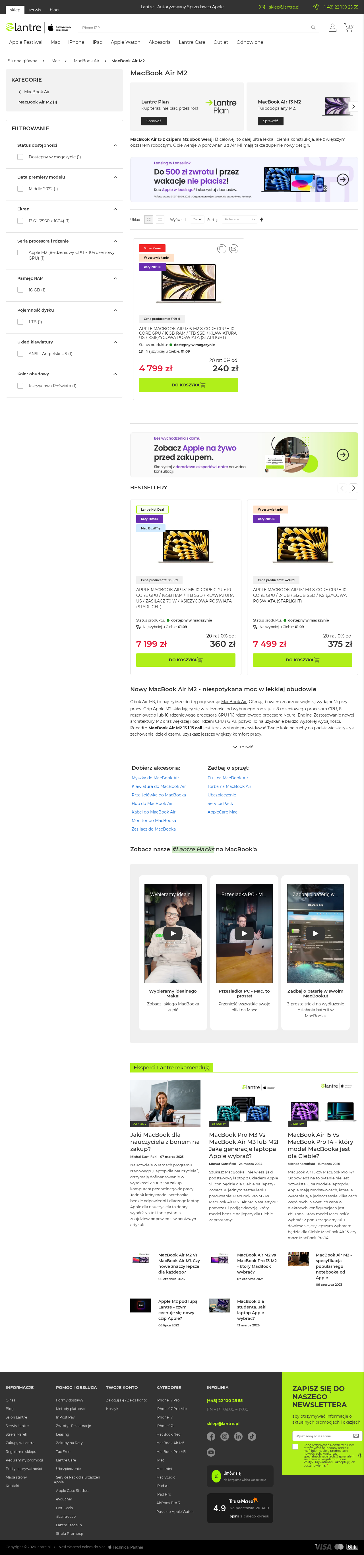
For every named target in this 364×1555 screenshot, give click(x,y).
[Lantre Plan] (220, 107)
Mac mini (164, 1469)
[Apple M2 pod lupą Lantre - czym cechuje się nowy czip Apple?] (140, 1306)
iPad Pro (163, 1494)
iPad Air (163, 1486)
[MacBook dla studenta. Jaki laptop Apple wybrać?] (219, 1306)
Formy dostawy (69, 1400)
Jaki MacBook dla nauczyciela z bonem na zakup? (165, 1141)
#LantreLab (66, 1516)
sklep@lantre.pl (284, 7)
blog (54, 10)
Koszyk (112, 1409)
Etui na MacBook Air (228, 777)
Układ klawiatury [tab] (35, 342)
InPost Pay (65, 1417)
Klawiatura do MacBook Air (159, 786)
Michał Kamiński (143, 1157)
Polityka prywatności (24, 1469)
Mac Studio (165, 1477)
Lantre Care (66, 1460)
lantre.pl (44, 1547)
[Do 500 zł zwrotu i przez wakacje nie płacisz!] (244, 200)
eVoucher (64, 1499)
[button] (332, 27)
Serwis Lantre (17, 1426)
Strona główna (22, 60)
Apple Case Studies (72, 1490)
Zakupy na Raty (69, 1443)
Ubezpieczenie (222, 795)
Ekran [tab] (23, 209)
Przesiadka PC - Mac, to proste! (244, 993)
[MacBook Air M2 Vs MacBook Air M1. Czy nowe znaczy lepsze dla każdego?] (140, 1259)
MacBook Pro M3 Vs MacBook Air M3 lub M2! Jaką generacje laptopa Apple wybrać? (243, 1145)
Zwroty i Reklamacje (73, 1426)
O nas (10, 1400)
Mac (55, 60)
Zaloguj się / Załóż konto (126, 1400)
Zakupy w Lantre (20, 1443)
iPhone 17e (165, 1426)
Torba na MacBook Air (229, 786)
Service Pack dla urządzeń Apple (77, 1479)
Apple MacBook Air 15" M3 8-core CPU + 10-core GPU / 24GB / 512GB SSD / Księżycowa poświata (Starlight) (300, 595)
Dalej (353, 107)
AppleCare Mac (222, 812)
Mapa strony (16, 1477)
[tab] (244, 748)
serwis (35, 10)
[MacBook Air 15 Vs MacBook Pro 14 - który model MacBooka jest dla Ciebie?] (323, 1103)
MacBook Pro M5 (171, 1452)
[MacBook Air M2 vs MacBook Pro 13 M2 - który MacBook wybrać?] (219, 1259)
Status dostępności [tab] (37, 145)
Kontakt (13, 1486)
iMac (160, 1460)
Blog (10, 1409)
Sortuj (212, 220)
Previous (342, 488)
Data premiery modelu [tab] (41, 177)
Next (353, 488)
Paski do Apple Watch (175, 1512)
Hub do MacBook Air (152, 803)
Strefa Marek (16, 1434)
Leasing (62, 1434)
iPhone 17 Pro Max (171, 1409)
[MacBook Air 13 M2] (337, 107)
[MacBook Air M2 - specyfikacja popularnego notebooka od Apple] (298, 1259)
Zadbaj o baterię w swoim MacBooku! (316, 993)
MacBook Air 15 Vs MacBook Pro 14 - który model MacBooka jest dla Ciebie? (320, 1145)
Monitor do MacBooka (154, 820)
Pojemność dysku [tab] (35, 310)
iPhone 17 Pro (168, 1400)
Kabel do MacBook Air (154, 812)
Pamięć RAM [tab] (30, 278)
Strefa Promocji (69, 1533)
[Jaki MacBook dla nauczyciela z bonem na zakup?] (165, 1103)
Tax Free (63, 1452)
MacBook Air (87, 60)
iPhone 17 (164, 1417)
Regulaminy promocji (24, 1460)
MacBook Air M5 (170, 1443)
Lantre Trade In (69, 1525)
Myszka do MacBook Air (155, 777)
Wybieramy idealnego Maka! (173, 993)
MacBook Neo (168, 1434)
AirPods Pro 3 (168, 1503)
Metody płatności (71, 1409)
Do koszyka (183, 659)
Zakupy (139, 1124)
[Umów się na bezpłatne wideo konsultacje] (240, 1485)
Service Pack (220, 803)
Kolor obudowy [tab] (33, 373)
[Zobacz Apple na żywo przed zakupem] (244, 476)
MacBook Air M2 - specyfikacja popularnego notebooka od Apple (334, 1266)
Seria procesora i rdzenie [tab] (43, 241)
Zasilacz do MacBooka (154, 829)
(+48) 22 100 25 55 (340, 7)
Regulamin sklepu (21, 1452)
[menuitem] (26, 42)
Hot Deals (64, 1508)
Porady (219, 1124)
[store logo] (38, 27)
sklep (15, 10)
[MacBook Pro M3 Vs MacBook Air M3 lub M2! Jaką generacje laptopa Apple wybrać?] (244, 1103)
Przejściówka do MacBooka (159, 795)
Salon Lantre (16, 1417)
